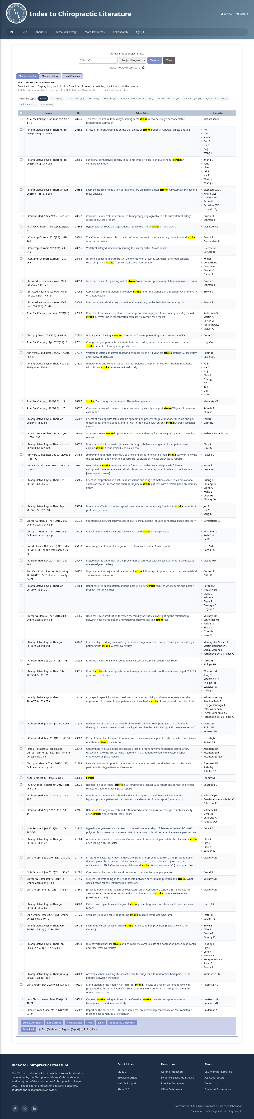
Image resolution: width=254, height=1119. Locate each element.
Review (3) (94, 98)
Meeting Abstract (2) (168, 98)
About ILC (123, 1089)
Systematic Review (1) (217, 98)
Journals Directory (66, 32)
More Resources (95, 32)
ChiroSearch (120, 32)
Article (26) (56, 98)
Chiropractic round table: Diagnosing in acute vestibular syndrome (129, 914)
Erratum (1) (47, 104)
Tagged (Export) (70, 1029)
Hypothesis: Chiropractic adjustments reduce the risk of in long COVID (131, 226)
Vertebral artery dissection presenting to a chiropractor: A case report (126, 248)
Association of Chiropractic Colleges (59, 1081)
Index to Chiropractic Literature (80, 13)
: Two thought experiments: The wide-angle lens (118, 401)
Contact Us (211, 1083)
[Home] (11, 32)
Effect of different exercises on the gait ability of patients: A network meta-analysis (138, 129)
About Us (40, 32)
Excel (95, 1029)
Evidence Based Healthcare (177, 1077)
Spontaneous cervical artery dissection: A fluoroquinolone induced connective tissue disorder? (141, 520)
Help (24, 32)
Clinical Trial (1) (28, 104)
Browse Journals (127, 1077)
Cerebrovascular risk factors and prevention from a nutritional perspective (129, 872)
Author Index (118, 53)
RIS (85, 1029)
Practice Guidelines (172, 1083)
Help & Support (126, 1083)
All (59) (43, 98)
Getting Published (172, 1071)
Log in (238, 1111)
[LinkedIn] (34, 1108)
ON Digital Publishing (220, 1111)
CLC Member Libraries (218, 1071)
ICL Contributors (214, 1077)
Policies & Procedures (217, 1089)
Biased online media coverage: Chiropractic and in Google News (127, 531)
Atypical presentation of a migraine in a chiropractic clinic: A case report (128, 546)
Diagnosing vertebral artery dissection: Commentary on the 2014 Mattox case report (135, 302)
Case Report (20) (75, 98)
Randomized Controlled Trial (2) (137, 98)
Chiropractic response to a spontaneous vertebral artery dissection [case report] (132, 660)
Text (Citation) (49, 1029)
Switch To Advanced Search (126, 67)
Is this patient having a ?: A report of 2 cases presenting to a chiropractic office (135, 335)
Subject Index (136, 53)
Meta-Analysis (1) (192, 98)
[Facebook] (15, 1108)
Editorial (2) (110, 98)
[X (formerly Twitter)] (24, 1108)
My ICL (140, 32)
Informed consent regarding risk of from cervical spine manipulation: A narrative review (141, 281)
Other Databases (171, 1089)
